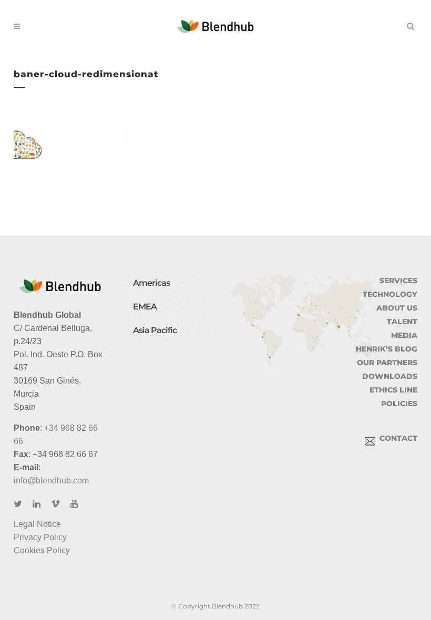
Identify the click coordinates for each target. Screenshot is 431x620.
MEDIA (404, 335)
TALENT (402, 321)
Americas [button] (151, 283)
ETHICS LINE (393, 390)
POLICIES (399, 403)
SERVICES (398, 280)
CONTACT (396, 438)
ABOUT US (396, 308)
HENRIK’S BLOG (386, 349)
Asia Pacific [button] (155, 330)
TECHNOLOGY (390, 294)
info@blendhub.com (51, 480)
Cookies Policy (42, 550)
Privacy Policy (40, 537)
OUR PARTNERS (387, 362)
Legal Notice (37, 524)
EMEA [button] (145, 307)
